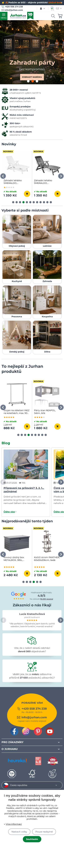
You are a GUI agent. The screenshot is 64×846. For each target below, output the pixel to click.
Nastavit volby (19, 831)
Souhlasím (32, 839)
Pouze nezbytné (44, 831)
